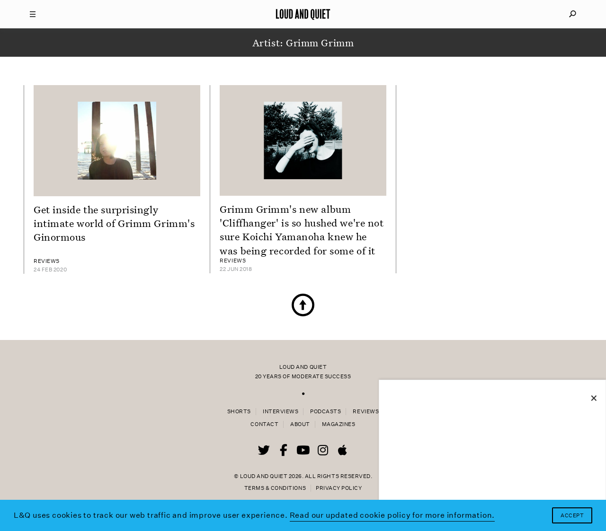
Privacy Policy (339, 488)
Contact (264, 424)
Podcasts (325, 411)
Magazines (339, 424)
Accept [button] (572, 515)
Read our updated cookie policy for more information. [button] (392, 515)
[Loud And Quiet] (303, 14)
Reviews (366, 411)
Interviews (280, 411)
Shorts (239, 411)
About (300, 424)
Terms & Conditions (275, 488)
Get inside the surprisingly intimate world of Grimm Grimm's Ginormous (114, 223)
